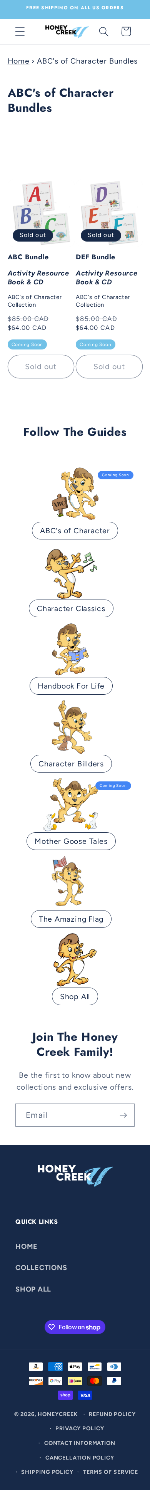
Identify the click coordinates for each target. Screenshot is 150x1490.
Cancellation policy (79, 1457)
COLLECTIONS (41, 1267)
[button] (20, 31)
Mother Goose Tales (71, 841)
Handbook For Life (71, 685)
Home (19, 61)
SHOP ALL (33, 1289)
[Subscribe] (123, 1115)
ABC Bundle (38, 280)
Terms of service (110, 1471)
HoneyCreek (58, 1414)
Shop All (75, 996)
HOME (26, 1246)
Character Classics (71, 608)
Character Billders (71, 763)
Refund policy (112, 1414)
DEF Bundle (106, 280)
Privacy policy (79, 1428)
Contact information (79, 1443)
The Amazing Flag (71, 919)
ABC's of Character (75, 530)
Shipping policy (47, 1471)
